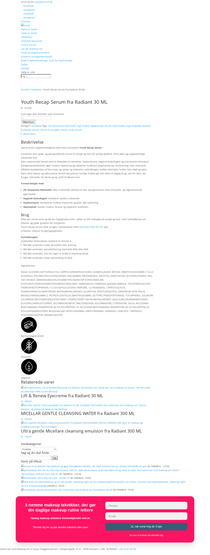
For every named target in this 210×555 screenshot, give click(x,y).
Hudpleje (36, 89)
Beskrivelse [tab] (29, 133)
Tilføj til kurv (28, 121)
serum (35, 129)
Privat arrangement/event (35, 52)
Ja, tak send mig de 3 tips (146, 526)
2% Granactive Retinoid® (62, 125)
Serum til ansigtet (50, 129)
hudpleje (136, 125)
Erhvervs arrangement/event (36, 56)
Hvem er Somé (29, 29)
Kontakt (25, 68)
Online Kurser (28, 44)
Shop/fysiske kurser (31, 41)
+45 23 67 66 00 (127, 549)
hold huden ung (121, 125)
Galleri (24, 64)
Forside (25, 89)
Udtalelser (26, 37)
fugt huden (83, 125)
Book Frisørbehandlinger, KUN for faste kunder (47, 60)
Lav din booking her (32, 48)
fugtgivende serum (100, 125)
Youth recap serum (71, 129)
